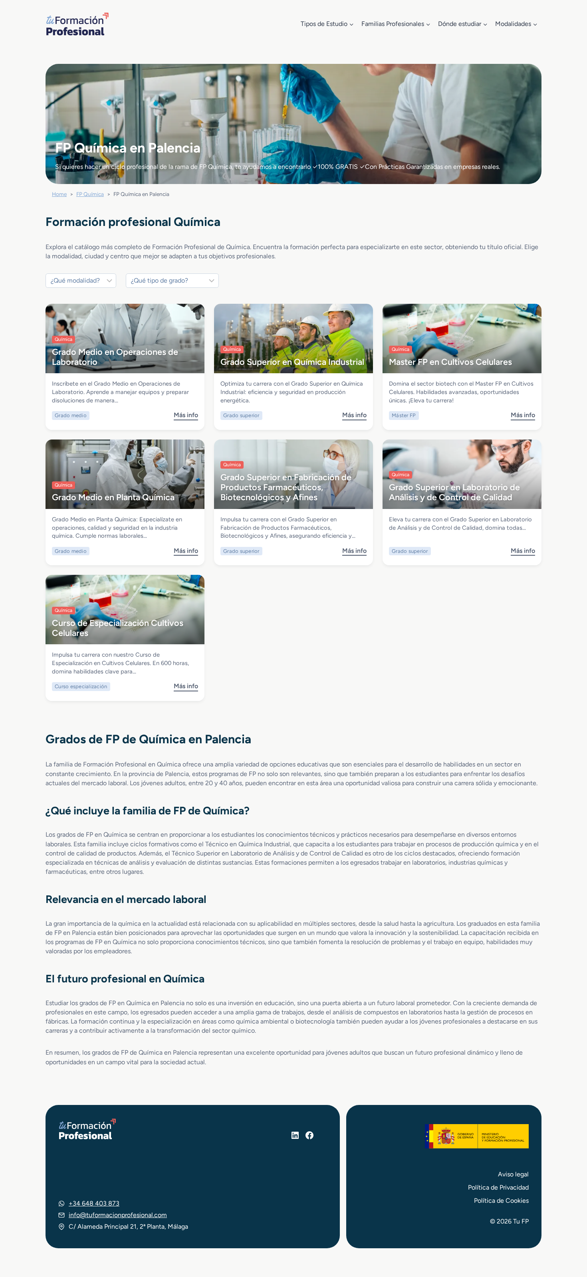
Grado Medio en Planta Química (113, 497)
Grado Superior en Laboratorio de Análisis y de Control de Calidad (454, 492)
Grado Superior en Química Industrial (292, 361)
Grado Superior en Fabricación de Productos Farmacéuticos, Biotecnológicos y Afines (285, 487)
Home (59, 194)
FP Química (90, 194)
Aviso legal (513, 1174)
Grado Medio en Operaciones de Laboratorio (115, 356)
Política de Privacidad (498, 1187)
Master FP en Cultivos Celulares (450, 361)
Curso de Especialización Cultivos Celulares (117, 628)
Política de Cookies (501, 1200)
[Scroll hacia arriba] (566, 1234)
